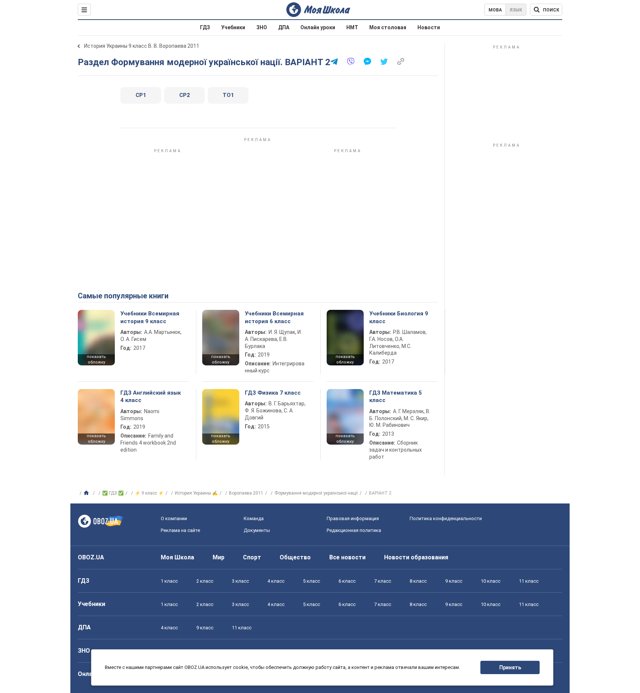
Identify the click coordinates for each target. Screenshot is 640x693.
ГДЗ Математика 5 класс (395, 396)
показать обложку (96, 359)
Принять (510, 667)
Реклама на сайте (180, 530)
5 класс (311, 581)
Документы (257, 530)
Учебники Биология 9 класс (398, 317)
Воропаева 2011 (246, 493)
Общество (295, 557)
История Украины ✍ (196, 493)
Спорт (252, 557)
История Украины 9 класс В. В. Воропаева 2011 (141, 46)
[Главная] (87, 493)
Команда (254, 518)
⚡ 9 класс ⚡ (149, 493)
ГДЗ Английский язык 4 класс (150, 396)
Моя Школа (177, 557)
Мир (218, 557)
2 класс (204, 581)
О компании (174, 518)
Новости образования (416, 557)
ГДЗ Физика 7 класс (273, 392)
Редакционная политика (354, 530)
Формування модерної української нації (316, 493)
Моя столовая (387, 27)
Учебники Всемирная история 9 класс (149, 317)
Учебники (233, 27)
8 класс (418, 581)
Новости (428, 27)
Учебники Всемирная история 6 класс (274, 317)
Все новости (347, 557)
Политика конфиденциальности (446, 518)
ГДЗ (205, 27)
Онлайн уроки (317, 27)
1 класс (169, 581)
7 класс (382, 581)
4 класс (275, 581)
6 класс (347, 581)
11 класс (529, 581)
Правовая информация (353, 518)
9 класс (453, 581)
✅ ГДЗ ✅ (113, 493)
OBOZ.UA (91, 557)
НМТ (352, 27)
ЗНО (261, 27)
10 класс (490, 581)
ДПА (283, 27)
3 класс (240, 581)
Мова (495, 10)
